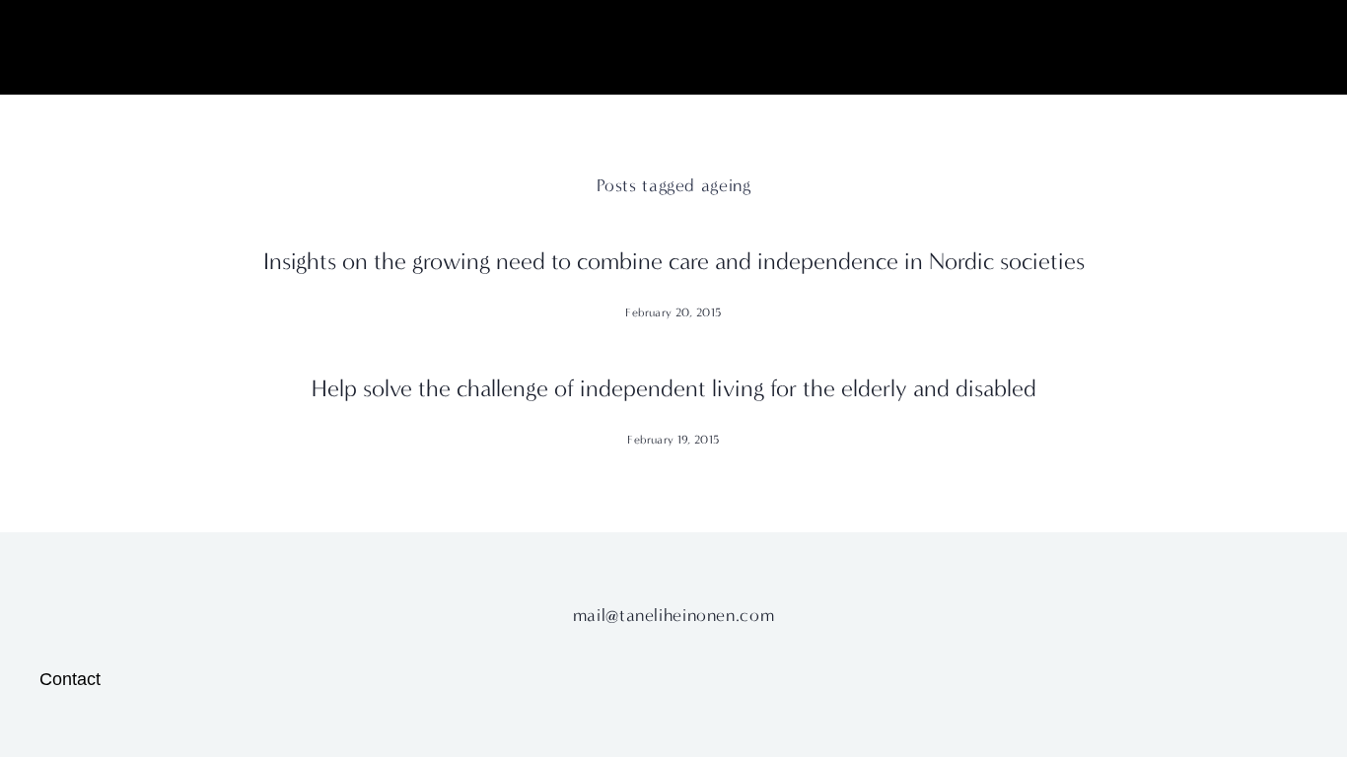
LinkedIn (1191, 54)
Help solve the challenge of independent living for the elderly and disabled (674, 388)
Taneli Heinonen (673, 53)
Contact (70, 679)
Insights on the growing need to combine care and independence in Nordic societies (674, 261)
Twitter (1274, 54)
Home (61, 54)
